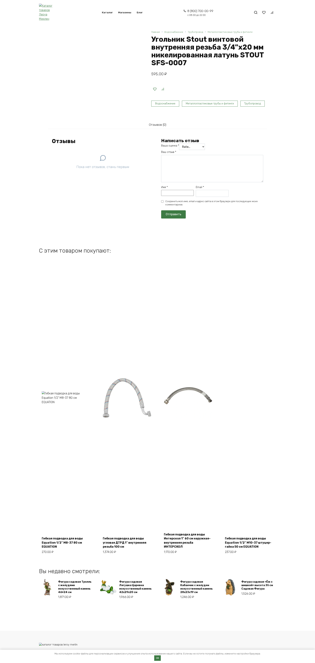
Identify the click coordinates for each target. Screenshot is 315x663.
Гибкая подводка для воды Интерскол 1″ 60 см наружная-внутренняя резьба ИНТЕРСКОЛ (187, 540)
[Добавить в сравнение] (162, 89)
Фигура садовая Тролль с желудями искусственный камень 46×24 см (75, 587)
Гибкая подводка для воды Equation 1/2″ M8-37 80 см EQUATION (62, 542)
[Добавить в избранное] (154, 89)
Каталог (107, 12)
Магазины (124, 12)
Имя (164, 187)
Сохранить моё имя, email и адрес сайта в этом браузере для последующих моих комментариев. (211, 203)
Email (200, 187)
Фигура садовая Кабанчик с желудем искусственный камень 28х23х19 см (196, 587)
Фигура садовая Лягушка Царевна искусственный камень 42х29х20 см (135, 587)
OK (157, 658)
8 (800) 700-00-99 (200, 12)
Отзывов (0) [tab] (157, 124)
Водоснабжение (173, 32)
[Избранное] (264, 12)
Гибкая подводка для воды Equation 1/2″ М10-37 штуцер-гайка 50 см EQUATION (248, 542)
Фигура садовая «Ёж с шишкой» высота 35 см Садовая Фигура (257, 585)
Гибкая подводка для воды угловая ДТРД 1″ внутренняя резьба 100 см (124, 542)
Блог (140, 12)
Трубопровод (195, 32)
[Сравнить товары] (272, 12)
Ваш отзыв (168, 152)
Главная (155, 32)
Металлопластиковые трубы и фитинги (230, 32)
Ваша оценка (170, 145)
